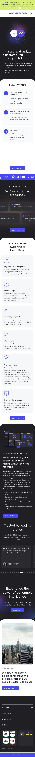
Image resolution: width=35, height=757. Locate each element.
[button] (3, 13)
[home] (17, 13)
